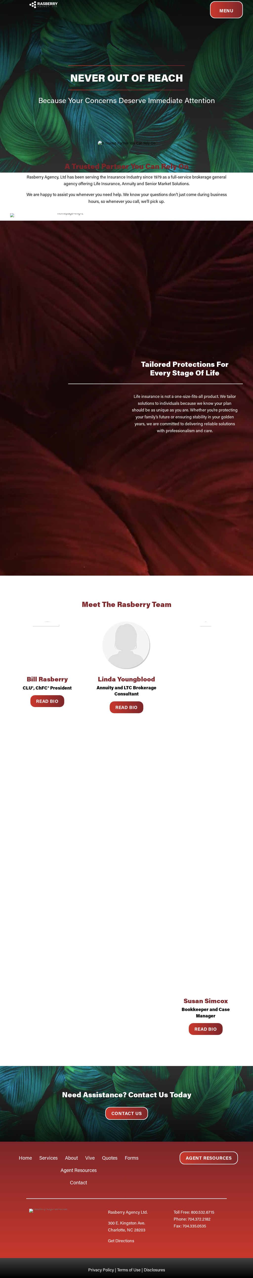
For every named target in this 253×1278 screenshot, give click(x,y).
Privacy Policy (101, 1269)
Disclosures (154, 1269)
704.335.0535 (194, 1225)
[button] (126, 1113)
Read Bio (47, 701)
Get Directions (121, 1240)
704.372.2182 (199, 1219)
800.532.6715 (202, 1212)
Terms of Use (129, 1269)
